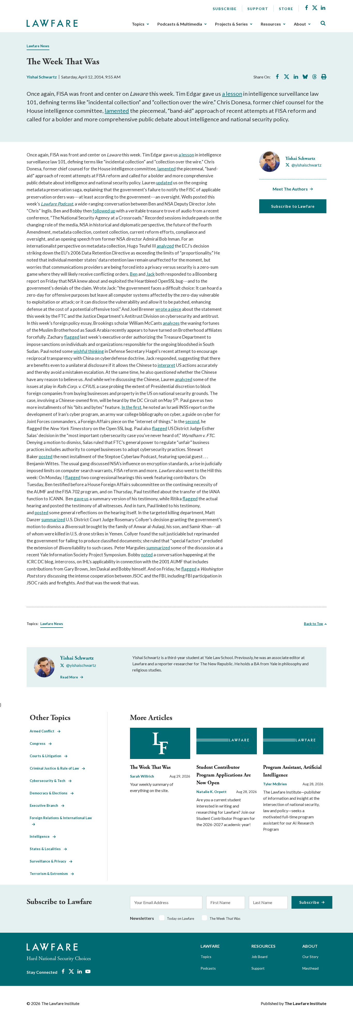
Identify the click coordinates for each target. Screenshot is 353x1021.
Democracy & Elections (50, 793)
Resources (271, 24)
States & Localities (47, 849)
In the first (131, 407)
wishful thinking (88, 351)
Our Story (310, 956)
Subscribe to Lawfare (293, 206)
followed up (104, 210)
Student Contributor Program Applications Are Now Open (223, 775)
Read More (69, 677)
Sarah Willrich (142, 776)
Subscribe (225, 8)
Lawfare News (38, 46)
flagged (71, 337)
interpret (166, 365)
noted (147, 554)
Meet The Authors (290, 188)
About (300, 24)
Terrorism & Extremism (50, 874)
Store (286, 8)
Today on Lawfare (180, 918)
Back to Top (313, 624)
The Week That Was (150, 767)
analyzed (165, 246)
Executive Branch (45, 805)
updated (164, 182)
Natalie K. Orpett (211, 791)
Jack (150, 274)
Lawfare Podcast (57, 204)
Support (257, 8)
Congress (39, 743)
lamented (117, 110)
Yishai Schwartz (42, 76)
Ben (133, 274)
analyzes (171, 323)
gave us (81, 498)
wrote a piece (168, 309)
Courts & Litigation (47, 756)
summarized (53, 519)
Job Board (259, 956)
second (192, 421)
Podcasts (208, 968)
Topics (138, 24)
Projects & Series (231, 24)
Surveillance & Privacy (49, 861)
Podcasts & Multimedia (179, 24)
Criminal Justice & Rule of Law (56, 768)
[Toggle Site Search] (323, 23)
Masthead (310, 968)
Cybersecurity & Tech (49, 781)
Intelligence (41, 836)
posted (45, 456)
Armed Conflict (43, 731)
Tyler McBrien (275, 784)
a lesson (232, 93)
